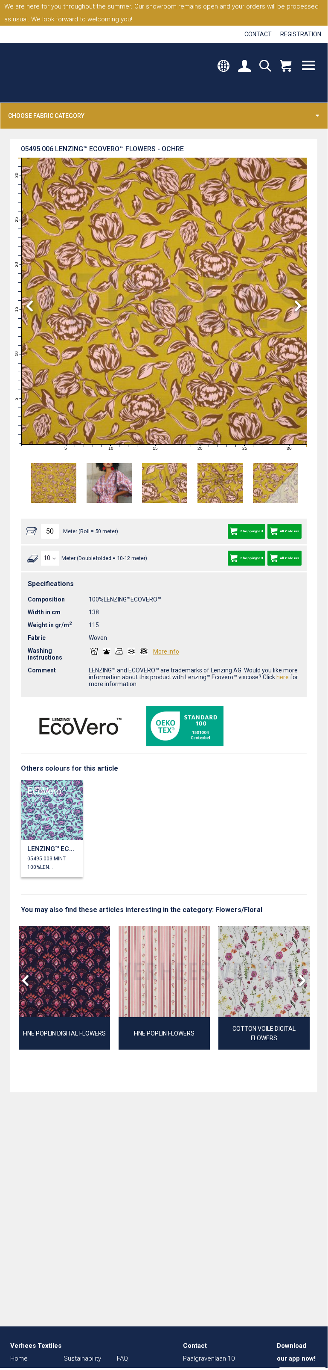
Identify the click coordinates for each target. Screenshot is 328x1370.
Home (19, 1358)
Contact (258, 34)
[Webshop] (285, 66)
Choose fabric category (46, 115)
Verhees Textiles (45, 72)
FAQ (122, 1358)
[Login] (244, 66)
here (282, 677)
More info (166, 651)
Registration (300, 34)
